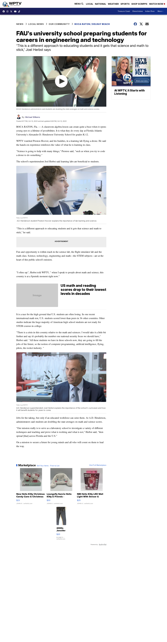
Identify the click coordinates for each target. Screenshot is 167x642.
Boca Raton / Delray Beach (92, 24)
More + (160, 11)
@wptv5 (19, 11)
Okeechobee (137, 11)
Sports (125, 4)
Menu (77, 4)
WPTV (12, 11)
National (100, 4)
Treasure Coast (124, 11)
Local (89, 4)
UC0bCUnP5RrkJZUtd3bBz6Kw (16, 11)
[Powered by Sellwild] (102, 544)
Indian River (150, 11)
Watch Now (156, 4)
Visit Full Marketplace (97, 465)
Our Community (59, 24)
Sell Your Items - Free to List (48, 466)
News (19, 24)
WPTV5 (4, 11)
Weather (113, 4)
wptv (8, 11)
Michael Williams (32, 117)
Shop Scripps (139, 4)
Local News (36, 24)
